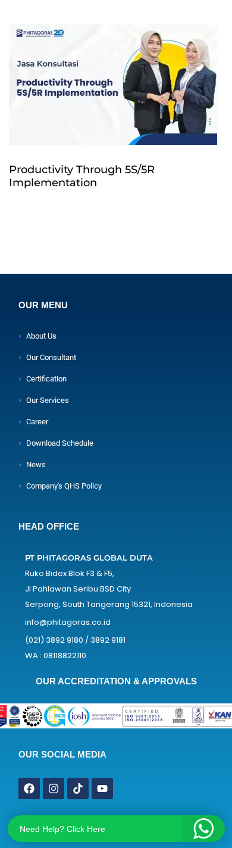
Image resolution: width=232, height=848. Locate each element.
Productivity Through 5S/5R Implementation (82, 176)
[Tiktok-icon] (78, 788)
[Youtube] (102, 788)
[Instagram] (53, 788)
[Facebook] (29, 788)
